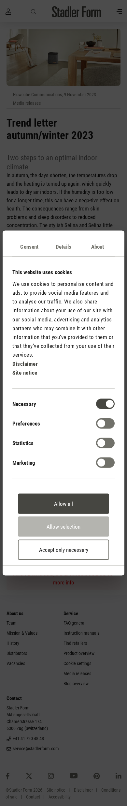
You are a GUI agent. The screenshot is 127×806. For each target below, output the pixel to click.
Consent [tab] (29, 246)
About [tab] (97, 246)
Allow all (63, 503)
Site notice (24, 372)
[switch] (105, 423)
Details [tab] (63, 246)
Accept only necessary (63, 549)
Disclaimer (25, 363)
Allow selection (63, 526)
